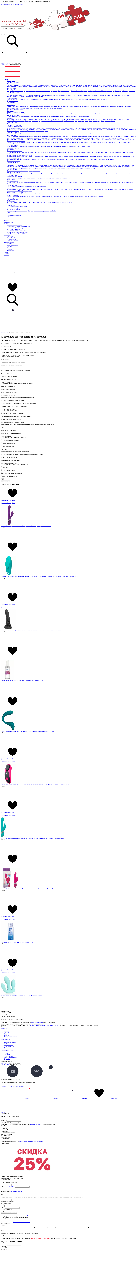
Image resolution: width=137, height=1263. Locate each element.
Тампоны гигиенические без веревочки (17, 171)
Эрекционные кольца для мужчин (98, 99)
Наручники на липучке (29, 182)
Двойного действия (58, 128)
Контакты (6, 253)
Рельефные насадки (24, 99)
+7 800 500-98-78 (5, 63)
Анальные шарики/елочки (14, 85)
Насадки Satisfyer (51, 211)
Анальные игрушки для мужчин (72, 86)
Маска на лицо (14, 191)
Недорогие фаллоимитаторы (74, 139)
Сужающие (118, 166)
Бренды (6, 252)
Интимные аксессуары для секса (16, 203)
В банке (48, 106)
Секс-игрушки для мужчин (14, 103)
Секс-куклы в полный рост (58, 121)
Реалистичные (90, 95)
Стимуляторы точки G (13, 148)
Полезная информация (7, 1050)
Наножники (39, 182)
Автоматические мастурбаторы (37, 106)
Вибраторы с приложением (128, 129)
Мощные (9, 91)
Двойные (101, 95)
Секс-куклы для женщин (31, 121)
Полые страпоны (39, 96)
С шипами (47, 142)
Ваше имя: (4, 1246)
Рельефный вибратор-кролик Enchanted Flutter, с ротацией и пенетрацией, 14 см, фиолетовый (26, 526)
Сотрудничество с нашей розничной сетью (18, 226)
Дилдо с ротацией (36, 139)
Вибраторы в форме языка (27, 131)
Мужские (78, 95)
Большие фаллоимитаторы (36, 136)
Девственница (64, 106)
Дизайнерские (62, 139)
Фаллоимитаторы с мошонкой (15, 139)
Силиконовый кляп (48, 189)
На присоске (65, 136)
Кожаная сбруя (29, 202)
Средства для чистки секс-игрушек (37, 211)
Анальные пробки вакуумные (122, 86)
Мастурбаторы (11, 105)
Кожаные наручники (88, 182)
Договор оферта (8, 1048)
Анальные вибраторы (85, 85)
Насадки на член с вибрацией (92, 113)
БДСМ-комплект (37, 202)
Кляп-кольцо (30, 189)
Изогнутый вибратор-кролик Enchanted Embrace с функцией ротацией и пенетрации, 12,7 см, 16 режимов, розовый (32, 888)
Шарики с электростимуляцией (15, 196)
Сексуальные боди (22, 152)
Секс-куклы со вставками (99, 119)
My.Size (9, 206)
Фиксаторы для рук (74, 182)
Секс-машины (11, 102)
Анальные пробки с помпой (56, 86)
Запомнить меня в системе (8, 1189)
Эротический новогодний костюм (88, 159)
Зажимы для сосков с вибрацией (31, 193)
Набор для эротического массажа (71, 173)
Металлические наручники (102, 182)
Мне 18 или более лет (7, 4)
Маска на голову (116, 189)
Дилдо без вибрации (12, 136)
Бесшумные (62, 129)
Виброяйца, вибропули (13, 145)
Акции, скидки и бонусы (10, 1057)
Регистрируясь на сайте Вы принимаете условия (22, 1216)
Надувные (120, 95)
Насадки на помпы (51, 123)
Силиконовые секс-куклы (41, 119)
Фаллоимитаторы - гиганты (38, 138)
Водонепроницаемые (29, 91)
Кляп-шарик (57, 189)
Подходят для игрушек (58, 166)
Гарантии (9, 249)
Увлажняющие (11, 168)
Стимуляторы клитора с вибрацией (81, 133)
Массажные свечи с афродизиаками (36, 178)
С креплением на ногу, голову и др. (49, 95)
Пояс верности (68, 202)
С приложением (90, 142)
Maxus (25, 206)
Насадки (29, 95)
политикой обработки (37, 1022)
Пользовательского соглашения (35, 1216)
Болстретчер (85, 99)
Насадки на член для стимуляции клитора (50, 113)
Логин (2, 1206)
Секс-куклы (10, 118)
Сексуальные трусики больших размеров (62, 156)
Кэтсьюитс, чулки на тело (44, 156)
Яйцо (27, 108)
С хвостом (88, 146)
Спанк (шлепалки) (12, 186)
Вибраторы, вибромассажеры (15, 126)
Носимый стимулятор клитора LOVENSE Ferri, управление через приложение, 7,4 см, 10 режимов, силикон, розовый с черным (35, 784)
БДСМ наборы (11, 198)
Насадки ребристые (57, 99)
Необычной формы (76, 91)
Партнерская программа (10, 1036)
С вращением (42, 116)
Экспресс (9, 243)
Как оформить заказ (12, 245)
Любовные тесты (11, 239)
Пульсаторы (25, 128)
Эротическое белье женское (14, 151)
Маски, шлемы (23, 189)
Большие (96, 95)
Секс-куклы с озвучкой (67, 119)
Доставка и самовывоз (10, 1042)
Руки (99, 106)
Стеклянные (118, 136)
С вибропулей (120, 106)
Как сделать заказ (8, 1045)
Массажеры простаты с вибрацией (28, 116)
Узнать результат (5, 1223)
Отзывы (9, 216)
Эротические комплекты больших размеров (101, 156)
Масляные (17, 166)
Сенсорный (132, 91)
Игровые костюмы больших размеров (17, 156)
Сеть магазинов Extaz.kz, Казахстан (16, 233)
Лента (81, 182)
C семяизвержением (74, 136)
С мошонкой (98, 91)
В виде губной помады (103, 129)
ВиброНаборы (86, 129)
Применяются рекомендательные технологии (13, 1086)
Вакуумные (54, 106)
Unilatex (21, 206)
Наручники (64, 196)
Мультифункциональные (33, 146)
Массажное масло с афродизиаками (16, 178)
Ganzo (17, 206)
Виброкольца (10, 111)
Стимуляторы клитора (13, 132)
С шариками (93, 129)
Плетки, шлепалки (12, 185)
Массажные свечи (111, 173)
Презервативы (11, 205)
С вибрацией (91, 91)
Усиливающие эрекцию (35, 168)
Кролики (44, 129)
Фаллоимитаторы (11, 135)
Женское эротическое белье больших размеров (19, 155)
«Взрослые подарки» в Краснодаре (16, 230)
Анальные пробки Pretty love (20, 86)
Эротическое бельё (12, 149)
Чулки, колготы (117, 156)
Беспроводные (23, 146)
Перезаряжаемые (48, 128)
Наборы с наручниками (61, 182)
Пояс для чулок (47, 202)
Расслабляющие (84, 166)
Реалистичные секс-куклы (14, 119)
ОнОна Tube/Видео (12, 238)
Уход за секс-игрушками (13, 209)
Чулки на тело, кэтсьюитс (73, 152)
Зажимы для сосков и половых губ (16, 192)
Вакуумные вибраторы (13, 131)
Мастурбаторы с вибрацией (108, 106)
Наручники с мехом (12, 182)
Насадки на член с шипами (31, 113)
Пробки (9, 116)
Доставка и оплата (9, 242)
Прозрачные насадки (12, 99)
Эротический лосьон (56, 173)
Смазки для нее (39, 166)
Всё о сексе (7, 235)
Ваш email (3, 1218)
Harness (9, 95)
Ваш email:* (4, 1247)
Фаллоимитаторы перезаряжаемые (114, 138)
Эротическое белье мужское (14, 158)
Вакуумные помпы (12, 122)
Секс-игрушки (11, 81)
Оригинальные (77, 106)
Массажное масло (26, 173)
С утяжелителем (99, 142)
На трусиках (108, 95)
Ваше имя (4, 1119)
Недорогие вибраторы (13, 92)
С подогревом (127, 106)
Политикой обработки (36, 1124)
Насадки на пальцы (83, 196)
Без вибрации (21, 142)
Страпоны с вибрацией (18, 96)
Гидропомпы (30, 123)
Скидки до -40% (8, 222)
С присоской (54, 91)
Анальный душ (108, 85)
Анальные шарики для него (106, 86)
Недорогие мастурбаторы (36, 108)
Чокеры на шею (111, 152)
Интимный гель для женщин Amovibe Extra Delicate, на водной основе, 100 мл (22, 680)
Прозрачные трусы (55, 159)
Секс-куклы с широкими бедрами (82, 119)
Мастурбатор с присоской (18, 108)
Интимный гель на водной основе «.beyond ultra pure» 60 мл (17, 942)
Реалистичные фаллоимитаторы (52, 136)
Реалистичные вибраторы (99, 128)
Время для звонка (5, 1122)
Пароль (8, 1186)
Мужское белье (24, 159)
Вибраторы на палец (17, 91)
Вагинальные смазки (97, 165)
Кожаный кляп (38, 189)
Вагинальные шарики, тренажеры (16, 141)
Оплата (9, 248)
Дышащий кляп (92, 189)
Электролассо (57, 196)
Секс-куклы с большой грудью (114, 119)
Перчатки (100, 196)
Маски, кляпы (11, 188)
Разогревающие (75, 166)
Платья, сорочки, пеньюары (81, 156)
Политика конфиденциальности (9, 1084)
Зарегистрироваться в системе (8, 1212)
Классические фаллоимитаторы (54, 138)
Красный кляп (100, 189)
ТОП (8, 212)
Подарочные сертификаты (14, 208)
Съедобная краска (36, 173)
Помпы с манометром (40, 123)
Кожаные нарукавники (57, 202)
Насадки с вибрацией (35, 99)
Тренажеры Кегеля (12, 142)
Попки (13, 106)
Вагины (9, 106)
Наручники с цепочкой (49, 182)
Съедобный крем (46, 173)
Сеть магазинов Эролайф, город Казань (17, 232)
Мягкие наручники (129, 182)
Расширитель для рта (74, 189)
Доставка (9, 246)
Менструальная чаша (34, 171)
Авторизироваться (5, 1191)
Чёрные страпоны (29, 96)
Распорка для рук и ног (13, 183)
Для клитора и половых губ (14, 193)
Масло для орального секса (88, 173)
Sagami (13, 206)
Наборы (70, 106)
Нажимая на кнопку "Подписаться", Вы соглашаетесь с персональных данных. (28, 1022)
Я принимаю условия (15, 1222)
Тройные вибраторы (115, 129)
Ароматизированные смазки (46, 165)
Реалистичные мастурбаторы (89, 106)
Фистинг (47, 85)
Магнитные (40, 143)
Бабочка (17, 133)
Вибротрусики (11, 133)
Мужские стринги (45, 159)
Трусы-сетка (75, 159)
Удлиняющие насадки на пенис (15, 112)
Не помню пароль (10, 1186)
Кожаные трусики (20, 202)
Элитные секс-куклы (18, 121)
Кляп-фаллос (83, 189)
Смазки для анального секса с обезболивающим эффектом (69, 168)
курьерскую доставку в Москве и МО (41, 1238)
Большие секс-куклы (71, 121)
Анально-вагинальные (86, 136)
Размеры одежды (8, 1056)
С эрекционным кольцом (70, 116)
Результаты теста (5, 481)
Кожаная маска (126, 189)
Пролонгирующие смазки (74, 165)
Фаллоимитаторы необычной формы (94, 138)
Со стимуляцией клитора (121, 91)
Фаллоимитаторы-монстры (127, 139)
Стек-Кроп (20, 186)
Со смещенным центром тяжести (59, 142)
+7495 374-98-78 (5, 64)
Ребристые (84, 91)
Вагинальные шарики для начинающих (115, 142)
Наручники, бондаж (12, 181)
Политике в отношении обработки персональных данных (43, 1025)
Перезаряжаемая (73, 146)
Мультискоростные (45, 91)
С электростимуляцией (108, 91)
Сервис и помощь (5, 1039)
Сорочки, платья (61, 152)
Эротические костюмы (13, 159)
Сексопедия (10, 236)
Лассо (75, 99)
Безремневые (35, 95)
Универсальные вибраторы (35, 128)
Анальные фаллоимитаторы (70, 85)
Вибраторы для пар (12, 89)
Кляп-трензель (64, 189)
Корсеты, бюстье (45, 152)
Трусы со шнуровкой (33, 159)
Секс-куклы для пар (83, 121)
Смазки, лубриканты (12, 163)
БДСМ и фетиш (11, 179)
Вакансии (6, 255)
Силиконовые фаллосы (128, 136)
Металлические (17, 143)
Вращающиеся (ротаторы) (14, 129)
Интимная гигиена (12, 169)
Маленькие (10, 143)
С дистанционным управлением (55, 116)
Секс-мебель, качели (12, 199)
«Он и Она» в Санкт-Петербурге (16, 228)
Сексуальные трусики (101, 152)
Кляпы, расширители (12, 189)
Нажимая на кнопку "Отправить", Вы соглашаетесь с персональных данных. (28, 1124)
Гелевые (112, 136)
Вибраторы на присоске (27, 129)
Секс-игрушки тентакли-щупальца (110, 139)
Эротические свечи (101, 173)
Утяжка (79, 99)
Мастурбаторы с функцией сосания (52, 108)
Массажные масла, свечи (13, 172)
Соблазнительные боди (128, 156)
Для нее (37, 91)
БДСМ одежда (11, 201)
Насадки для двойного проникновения (72, 113)
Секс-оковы (113, 182)
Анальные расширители (97, 85)
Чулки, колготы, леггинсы (87, 152)
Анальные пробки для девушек (90, 86)
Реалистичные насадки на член (15, 113)
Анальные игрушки (12, 83)
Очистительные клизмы (56, 85)
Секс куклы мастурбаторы (108, 121)
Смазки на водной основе (14, 165)
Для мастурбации (25, 166)
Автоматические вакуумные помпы (16, 123)
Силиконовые (15, 116)
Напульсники (120, 182)
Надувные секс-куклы (54, 119)
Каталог (6, 79)
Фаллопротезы (63, 95)
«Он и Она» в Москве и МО (14, 225)
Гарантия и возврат (9, 1046)
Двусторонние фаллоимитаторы (101, 136)
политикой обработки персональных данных (31, 1141)
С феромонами (103, 166)
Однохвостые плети (28, 186)
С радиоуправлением (79, 128)
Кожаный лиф (11, 202)
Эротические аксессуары (13, 161)
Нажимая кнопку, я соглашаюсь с (22, 1141)
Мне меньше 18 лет (18, 4)
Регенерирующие (94, 166)
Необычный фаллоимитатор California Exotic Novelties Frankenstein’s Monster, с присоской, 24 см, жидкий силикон (31, 630)
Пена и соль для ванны (63, 178)
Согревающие (111, 166)
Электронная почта (6, 1185)
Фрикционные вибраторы (41, 131)
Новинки (6, 220)
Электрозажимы (93, 196)
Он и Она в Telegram (12, 240)
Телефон (3, 1120)
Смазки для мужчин (47, 168)
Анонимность (11, 250)
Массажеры (88, 128)
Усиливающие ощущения (22, 168)
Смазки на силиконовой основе (29, 165)
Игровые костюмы (12, 152)
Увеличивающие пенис (128, 166)
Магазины (6, 223)
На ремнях (114, 95)
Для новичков (11, 213)
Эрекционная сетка (68, 99)
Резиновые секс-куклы (27, 119)
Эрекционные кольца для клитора (62, 133)
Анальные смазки (86, 165)
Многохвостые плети (40, 186)
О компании (4, 1028)
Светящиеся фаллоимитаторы (50, 139)
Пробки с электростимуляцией (44, 196)
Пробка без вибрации (30, 196)
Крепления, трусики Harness (19, 95)
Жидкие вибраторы (90, 168)
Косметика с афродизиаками (14, 176)
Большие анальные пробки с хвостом (38, 86)
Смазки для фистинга (118, 165)
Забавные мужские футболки (106, 159)
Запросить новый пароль (7, 1201)
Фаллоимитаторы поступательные (91, 139)
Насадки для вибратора (64, 91)
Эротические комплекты (34, 152)
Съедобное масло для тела (14, 173)
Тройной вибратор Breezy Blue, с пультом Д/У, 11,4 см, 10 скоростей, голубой (21, 995)
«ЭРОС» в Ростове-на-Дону (14, 229)
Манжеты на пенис (72, 196)
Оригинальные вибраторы (14, 128)
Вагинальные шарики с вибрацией (34, 142)
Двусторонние (78, 129)
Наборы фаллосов (79, 138)
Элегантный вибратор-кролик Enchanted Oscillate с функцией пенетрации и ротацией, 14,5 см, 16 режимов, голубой (32, 838)
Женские (83, 95)
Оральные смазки (108, 165)
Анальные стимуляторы (38, 85)
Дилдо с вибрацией (23, 136)
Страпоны (10, 93)
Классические (38, 129)
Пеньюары (54, 152)
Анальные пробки (26, 85)
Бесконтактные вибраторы (27, 133)
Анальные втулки (117, 85)
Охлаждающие (48, 166)
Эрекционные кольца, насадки (15, 109)
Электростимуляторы (13, 195)
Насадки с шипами (46, 99)
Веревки (20, 182)
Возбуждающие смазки (60, 165)
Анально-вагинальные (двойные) (120, 128)
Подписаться (19, 1019)
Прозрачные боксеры (66, 159)
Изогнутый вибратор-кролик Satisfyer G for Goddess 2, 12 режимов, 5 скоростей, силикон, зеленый (27, 731)
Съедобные (68, 166)
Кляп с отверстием (27, 191)
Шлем (20, 191)
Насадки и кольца (12, 98)
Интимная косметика (12, 162)
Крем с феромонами (51, 178)
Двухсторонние (71, 95)
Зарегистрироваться (16, 1191)
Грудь (58, 106)
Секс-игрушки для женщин (14, 125)
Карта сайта (7, 1059)
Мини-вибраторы (68, 128)
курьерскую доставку (112, 1227)
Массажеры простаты (13, 115)
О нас (5, 1034)
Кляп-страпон (108, 189)
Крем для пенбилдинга (122, 173)
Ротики (18, 106)
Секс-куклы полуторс (94, 121)
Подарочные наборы (12, 101)
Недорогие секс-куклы (45, 121)
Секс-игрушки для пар (13, 82)
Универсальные (24, 106)
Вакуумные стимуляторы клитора (44, 133)
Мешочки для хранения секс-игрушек (17, 211)
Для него (32, 166)
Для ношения (81, 116)
